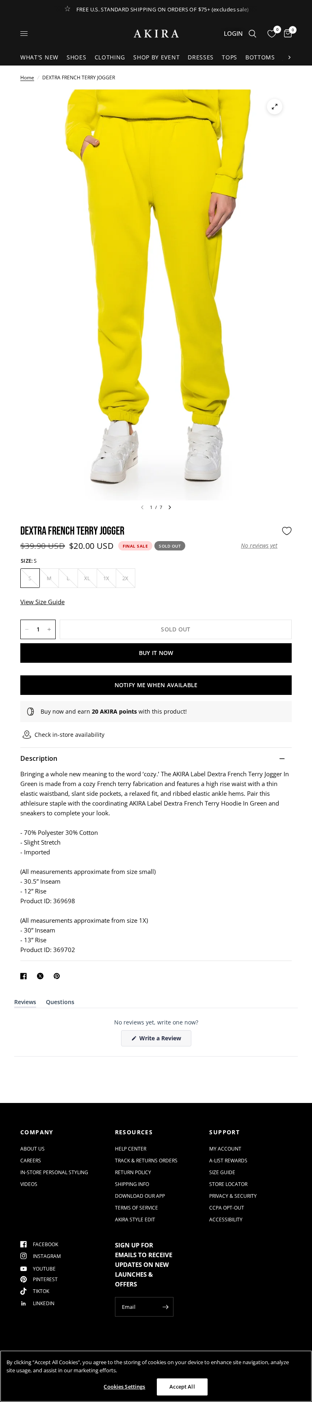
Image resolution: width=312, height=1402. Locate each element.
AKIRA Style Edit (135, 1219)
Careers (30, 1160)
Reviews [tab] (25, 1003)
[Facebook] (25, 976)
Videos (28, 1184)
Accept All (182, 1386)
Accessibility (226, 1219)
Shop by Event (156, 57)
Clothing (110, 57)
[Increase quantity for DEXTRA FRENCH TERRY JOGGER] (49, 629)
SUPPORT (224, 1132)
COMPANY (37, 1132)
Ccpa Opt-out (226, 1207)
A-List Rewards (228, 1160)
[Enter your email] (165, 1307)
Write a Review (162, 1040)
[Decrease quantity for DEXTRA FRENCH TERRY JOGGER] (27, 629)
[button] (259, 545)
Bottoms (260, 57)
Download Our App (140, 1195)
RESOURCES (134, 1132)
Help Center (130, 1148)
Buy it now (156, 653)
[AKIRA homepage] (156, 33)
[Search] (252, 33)
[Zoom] (274, 106)
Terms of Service (136, 1207)
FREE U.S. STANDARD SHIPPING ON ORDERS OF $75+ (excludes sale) (162, 9)
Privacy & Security (233, 1195)
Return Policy (133, 1172)
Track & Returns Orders (146, 1160)
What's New (39, 57)
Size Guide (222, 1172)
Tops (229, 57)
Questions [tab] (60, 1003)
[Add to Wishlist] (287, 531)
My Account (225, 1148)
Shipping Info (132, 1184)
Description (39, 758)
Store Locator (228, 1184)
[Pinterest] (58, 976)
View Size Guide (42, 602)
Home (27, 77)
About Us (32, 1148)
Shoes (77, 57)
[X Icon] (42, 976)
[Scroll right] (289, 57)
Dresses (201, 57)
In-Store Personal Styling (54, 1172)
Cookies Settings (124, 1386)
